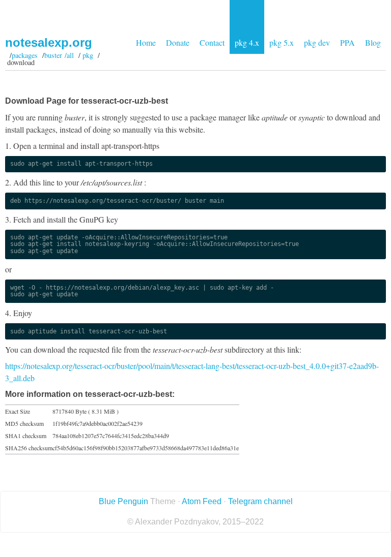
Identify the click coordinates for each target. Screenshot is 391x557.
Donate (177, 42)
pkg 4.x (247, 42)
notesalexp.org (48, 42)
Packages (25, 55)
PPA (347, 42)
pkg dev (317, 42)
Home (146, 42)
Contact (212, 42)
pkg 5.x (281, 42)
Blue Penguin (123, 501)
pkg (87, 55)
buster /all (59, 55)
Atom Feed (201, 501)
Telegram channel (260, 501)
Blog (373, 42)
